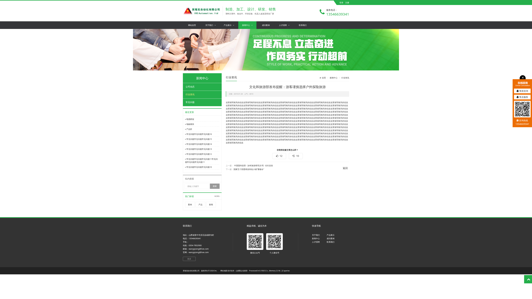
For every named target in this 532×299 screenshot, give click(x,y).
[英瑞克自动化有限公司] (201, 11)
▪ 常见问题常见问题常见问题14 (198, 144)
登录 (341, 2)
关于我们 (209, 25)
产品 (200, 204)
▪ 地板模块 (189, 124)
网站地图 (223, 271)
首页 (324, 78)
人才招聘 (283, 25)
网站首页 (192, 25)
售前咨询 (523, 90)
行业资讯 (190, 94)
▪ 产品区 (188, 129)
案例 (190, 204)
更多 (189, 258)
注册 (347, 2)
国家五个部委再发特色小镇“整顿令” (249, 169)
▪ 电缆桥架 (189, 119)
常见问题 (190, 102)
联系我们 (303, 25)
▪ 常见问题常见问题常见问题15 (198, 139)
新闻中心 (246, 25)
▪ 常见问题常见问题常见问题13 (198, 149)
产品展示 (228, 25)
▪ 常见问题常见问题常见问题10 (198, 167)
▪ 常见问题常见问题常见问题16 (198, 134)
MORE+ (217, 196)
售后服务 (523, 97)
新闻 (211, 204)
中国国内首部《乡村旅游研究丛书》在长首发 (253, 165)
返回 (345, 168)
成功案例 (266, 25)
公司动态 (190, 86)
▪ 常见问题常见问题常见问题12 (198, 154)
